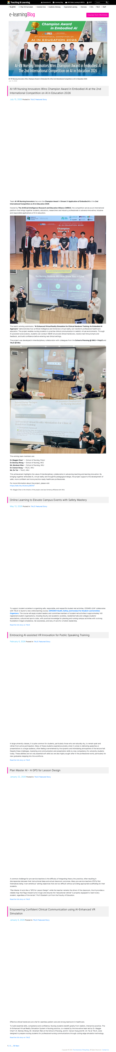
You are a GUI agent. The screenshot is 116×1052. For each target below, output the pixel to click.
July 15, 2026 (13, 81)
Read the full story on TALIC (20, 625)
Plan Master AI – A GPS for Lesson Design (35, 770)
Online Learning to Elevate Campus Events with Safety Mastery (48, 499)
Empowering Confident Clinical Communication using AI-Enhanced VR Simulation (52, 911)
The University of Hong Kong (81, 1050)
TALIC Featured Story (38, 99)
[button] (97, 15)
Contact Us (105, 1050)
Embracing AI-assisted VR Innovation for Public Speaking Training (49, 635)
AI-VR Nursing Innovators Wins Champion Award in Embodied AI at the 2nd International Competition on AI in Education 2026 (48, 79)
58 (14, 1046)
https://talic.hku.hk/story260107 (22, 486)
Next (17, 1046)
